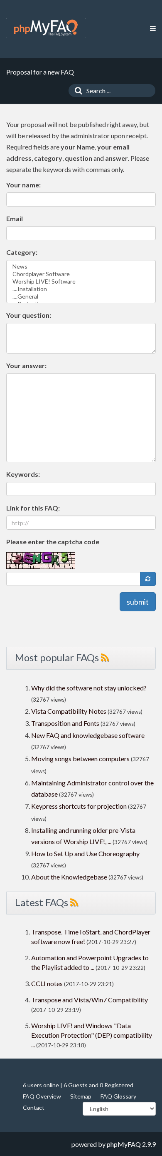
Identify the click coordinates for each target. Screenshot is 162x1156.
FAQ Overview (42, 1096)
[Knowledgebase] (46, 27)
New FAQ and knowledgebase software (88, 735)
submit (138, 601)
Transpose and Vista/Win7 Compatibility (89, 1000)
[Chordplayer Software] (81, 274)
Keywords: (23, 474)
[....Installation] (81, 289)
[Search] (76, 90)
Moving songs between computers (80, 758)
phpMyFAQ (124, 1144)
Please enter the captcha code (52, 542)
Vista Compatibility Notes (68, 711)
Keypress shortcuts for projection (79, 806)
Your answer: (26, 365)
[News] (81, 266)
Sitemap (80, 1096)
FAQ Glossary (118, 1096)
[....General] (81, 296)
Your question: (28, 315)
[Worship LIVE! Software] (81, 281)
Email (14, 218)
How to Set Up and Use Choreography (85, 853)
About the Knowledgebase (69, 877)
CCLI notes (47, 983)
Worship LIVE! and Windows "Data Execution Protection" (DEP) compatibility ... (91, 1035)
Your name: (23, 185)
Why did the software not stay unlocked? (89, 688)
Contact (33, 1107)
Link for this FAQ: (33, 508)
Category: (21, 252)
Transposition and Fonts (65, 723)
